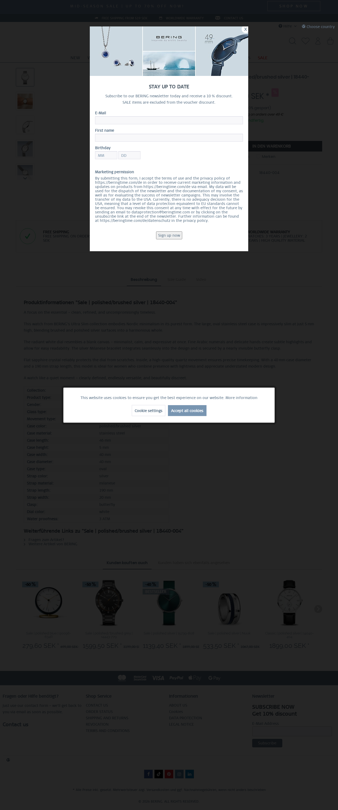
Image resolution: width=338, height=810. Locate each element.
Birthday (103, 148)
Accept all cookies (187, 410)
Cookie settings (148, 410)
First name (104, 130)
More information (241, 397)
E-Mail (100, 113)
